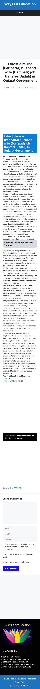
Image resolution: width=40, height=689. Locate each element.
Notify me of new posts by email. (17, 562)
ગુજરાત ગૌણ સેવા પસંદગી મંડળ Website (17, 667)
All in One (9, 488)
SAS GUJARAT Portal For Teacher (16, 659)
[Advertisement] (20, 38)
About (13, 679)
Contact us (21, 679)
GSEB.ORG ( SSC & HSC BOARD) (15, 662)
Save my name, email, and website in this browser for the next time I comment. (19, 546)
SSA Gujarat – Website (12, 657)
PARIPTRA (18, 488)
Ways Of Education (20, 4)
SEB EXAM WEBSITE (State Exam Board (19, 664)
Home (6, 679)
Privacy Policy (20, 682)
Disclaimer (32, 679)
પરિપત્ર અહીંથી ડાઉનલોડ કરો (13, 381)
